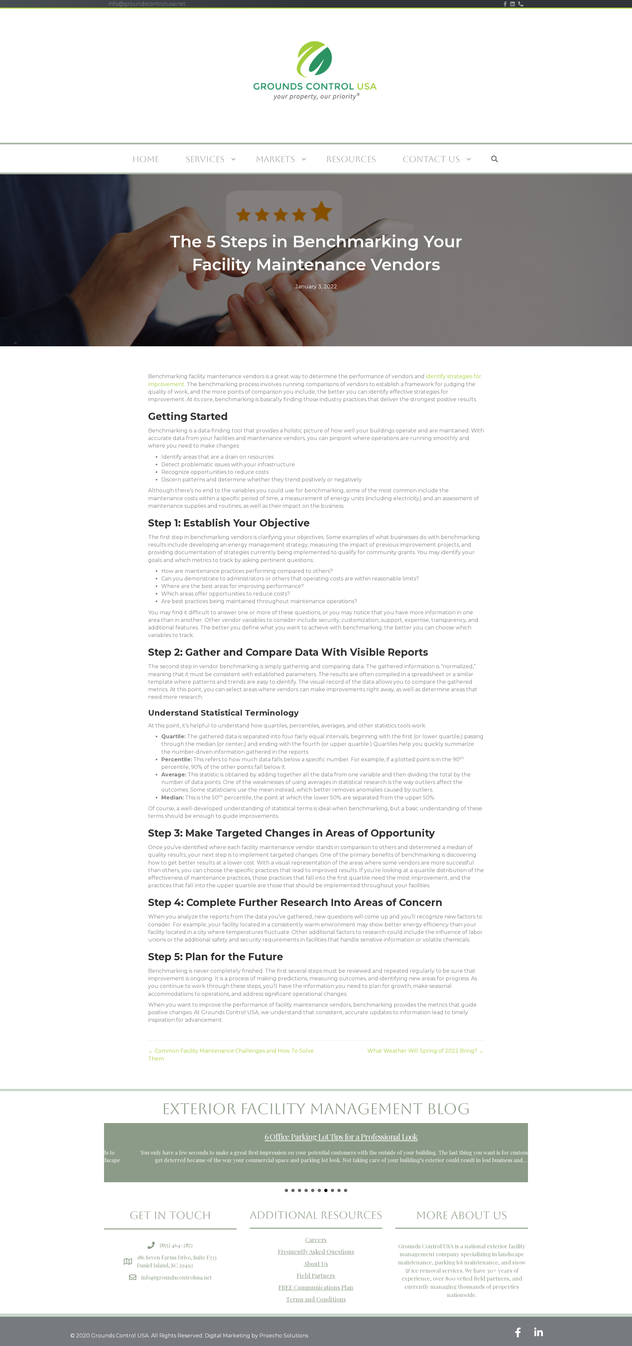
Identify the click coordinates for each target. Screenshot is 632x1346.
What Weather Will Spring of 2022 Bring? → (425, 1051)
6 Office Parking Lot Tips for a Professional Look (316, 1136)
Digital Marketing (227, 1336)
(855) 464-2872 (176, 1245)
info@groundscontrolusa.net (176, 1277)
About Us (316, 1264)
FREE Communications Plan (315, 1287)
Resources (351, 159)
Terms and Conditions (316, 1299)
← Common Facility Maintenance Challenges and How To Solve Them (231, 1055)
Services (205, 159)
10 (345, 1190)
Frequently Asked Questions (316, 1252)
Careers (316, 1240)
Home (145, 159)
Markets (275, 159)
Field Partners (316, 1276)
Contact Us (431, 159)
